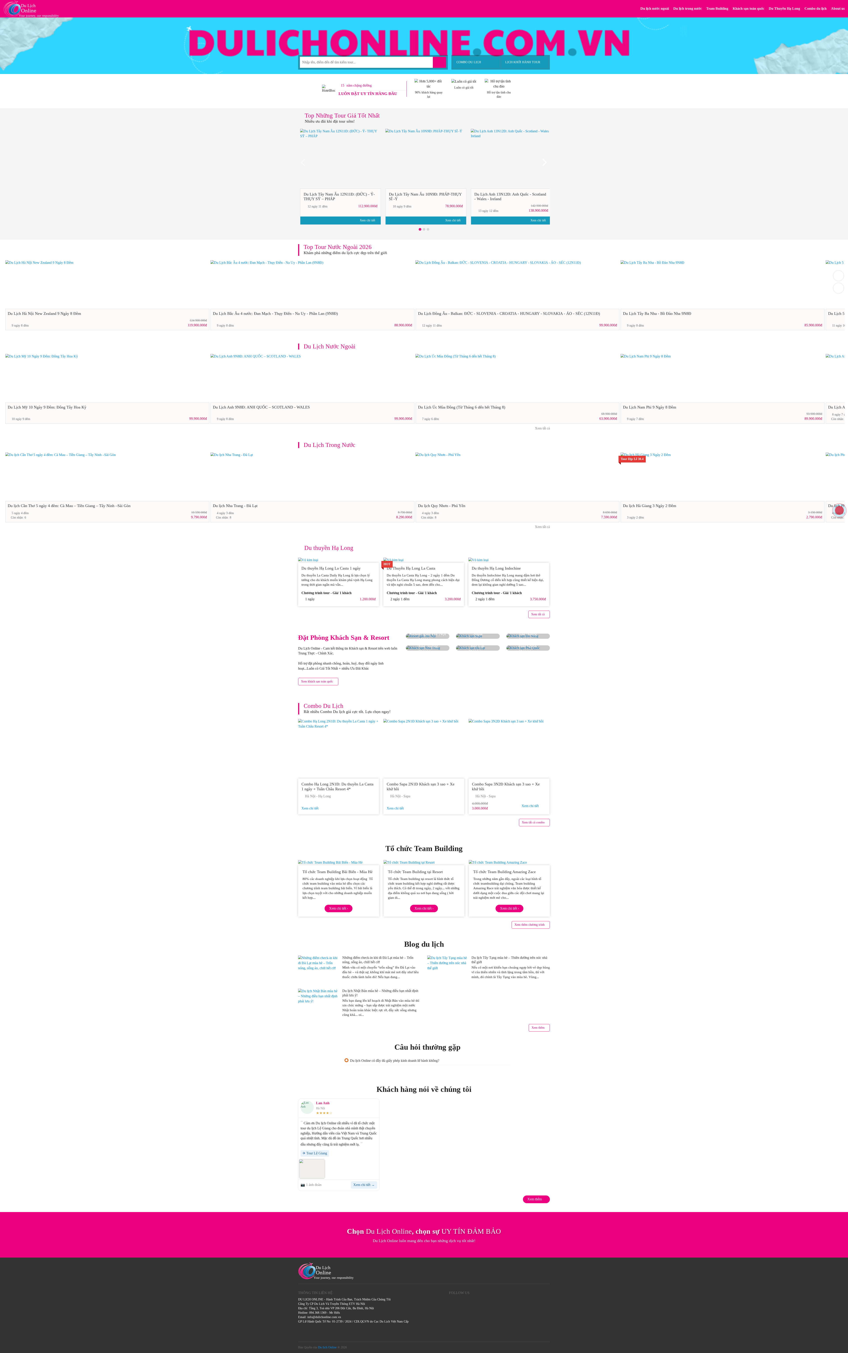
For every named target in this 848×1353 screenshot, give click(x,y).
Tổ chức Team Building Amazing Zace (504, 872)
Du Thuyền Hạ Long (784, 8)
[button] (420, 229)
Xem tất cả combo (533, 822)
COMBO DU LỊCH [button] (468, 62)
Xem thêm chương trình (530, 924)
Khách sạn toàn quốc (748, 8)
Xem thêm (538, 1027)
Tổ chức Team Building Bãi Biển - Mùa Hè (338, 872)
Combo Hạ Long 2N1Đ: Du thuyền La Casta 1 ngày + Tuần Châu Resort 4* (337, 786)
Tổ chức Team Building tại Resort (415, 872)
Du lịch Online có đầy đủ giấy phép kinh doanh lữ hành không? (394, 1060)
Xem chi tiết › (338, 908)
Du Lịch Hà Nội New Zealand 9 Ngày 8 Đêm (44, 313)
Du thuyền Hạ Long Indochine (496, 568)
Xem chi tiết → (364, 1185)
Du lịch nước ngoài (654, 8)
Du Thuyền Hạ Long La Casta (411, 568)
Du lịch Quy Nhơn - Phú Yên (441, 506)
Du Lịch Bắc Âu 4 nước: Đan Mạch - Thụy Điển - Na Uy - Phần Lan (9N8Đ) (275, 313)
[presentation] (304, 164)
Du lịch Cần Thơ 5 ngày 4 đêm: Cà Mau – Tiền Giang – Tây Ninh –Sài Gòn (69, 506)
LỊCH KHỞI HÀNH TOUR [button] (522, 62)
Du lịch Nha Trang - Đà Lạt (235, 506)
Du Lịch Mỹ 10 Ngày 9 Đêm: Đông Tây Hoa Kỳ (47, 407)
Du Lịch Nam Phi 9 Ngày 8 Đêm (649, 407)
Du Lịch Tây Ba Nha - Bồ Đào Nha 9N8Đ (657, 313)
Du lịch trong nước (687, 8)
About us (838, 8)
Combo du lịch (815, 8)
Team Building (717, 8)
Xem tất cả (542, 428)
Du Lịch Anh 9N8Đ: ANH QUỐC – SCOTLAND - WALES (261, 407)
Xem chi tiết (368, 220)
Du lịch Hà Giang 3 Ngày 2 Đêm (649, 506)
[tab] (427, 1060)
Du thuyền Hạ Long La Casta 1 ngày (331, 568)
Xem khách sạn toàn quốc (317, 681)
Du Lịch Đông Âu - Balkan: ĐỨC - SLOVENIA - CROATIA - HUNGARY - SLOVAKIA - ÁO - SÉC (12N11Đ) (509, 313)
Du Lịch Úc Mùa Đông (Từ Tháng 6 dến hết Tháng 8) (461, 407)
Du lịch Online (327, 1347)
